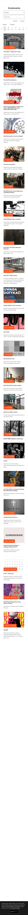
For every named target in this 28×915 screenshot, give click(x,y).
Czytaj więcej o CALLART (14, 625)
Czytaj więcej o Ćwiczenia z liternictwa (14, 158)
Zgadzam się (12, 911)
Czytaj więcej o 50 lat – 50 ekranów (14, 568)
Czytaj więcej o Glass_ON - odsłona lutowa (14, 270)
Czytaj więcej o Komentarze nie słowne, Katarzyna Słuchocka (14, 241)
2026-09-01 (12, 29)
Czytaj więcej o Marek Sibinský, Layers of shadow (14, 213)
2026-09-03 (19, 29)
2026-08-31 (8, 29)
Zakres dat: (7, 17)
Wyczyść (22, 21)
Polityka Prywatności (16, 907)
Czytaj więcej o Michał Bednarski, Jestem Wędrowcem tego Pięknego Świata (14, 185)
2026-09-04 (23, 29)
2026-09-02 (16, 29)
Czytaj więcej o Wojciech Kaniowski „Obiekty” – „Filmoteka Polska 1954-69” (14, 539)
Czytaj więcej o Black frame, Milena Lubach (14, 405)
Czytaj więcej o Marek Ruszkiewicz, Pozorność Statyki (14, 130)
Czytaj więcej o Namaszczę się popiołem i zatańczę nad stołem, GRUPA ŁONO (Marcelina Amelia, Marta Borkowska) (14, 101)
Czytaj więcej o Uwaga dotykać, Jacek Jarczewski (14, 299)
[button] (1, 29)
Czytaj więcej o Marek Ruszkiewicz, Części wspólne (14, 379)
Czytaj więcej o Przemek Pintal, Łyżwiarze (14, 73)
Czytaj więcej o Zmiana (14, 455)
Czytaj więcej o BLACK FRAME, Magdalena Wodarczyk (14, 430)
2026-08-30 (5, 29)
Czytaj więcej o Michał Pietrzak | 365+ (14, 352)
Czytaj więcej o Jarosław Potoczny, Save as (14, 511)
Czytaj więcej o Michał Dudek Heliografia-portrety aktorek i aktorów (14, 596)
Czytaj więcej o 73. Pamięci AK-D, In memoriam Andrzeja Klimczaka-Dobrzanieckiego (14, 483)
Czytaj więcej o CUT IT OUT (14, 325)
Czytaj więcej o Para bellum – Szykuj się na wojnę (14, 46)
